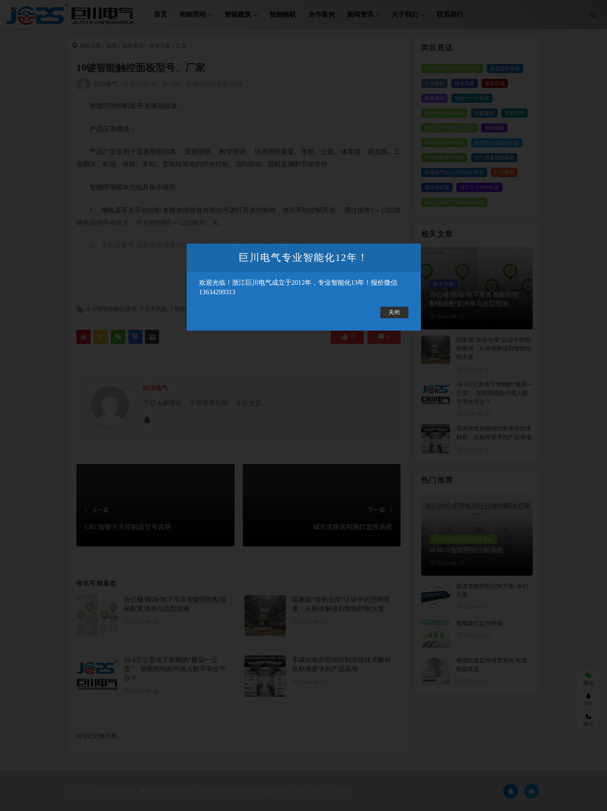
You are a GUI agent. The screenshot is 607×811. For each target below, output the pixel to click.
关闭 (394, 312)
